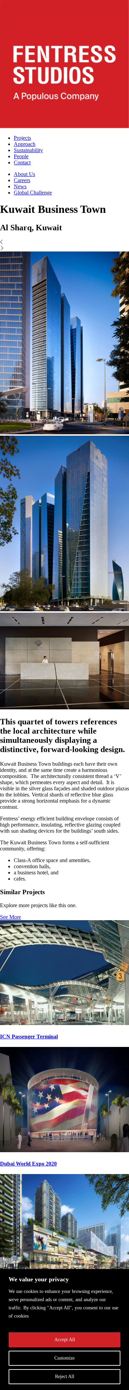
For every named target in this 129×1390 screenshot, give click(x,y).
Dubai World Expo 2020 (28, 1164)
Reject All (64, 1376)
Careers (22, 180)
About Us (24, 174)
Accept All (64, 1339)
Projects (22, 138)
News (20, 186)
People (21, 156)
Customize (64, 1358)
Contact (22, 162)
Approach (24, 144)
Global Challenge (33, 192)
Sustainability (28, 150)
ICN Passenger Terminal (29, 1036)
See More (10, 917)
